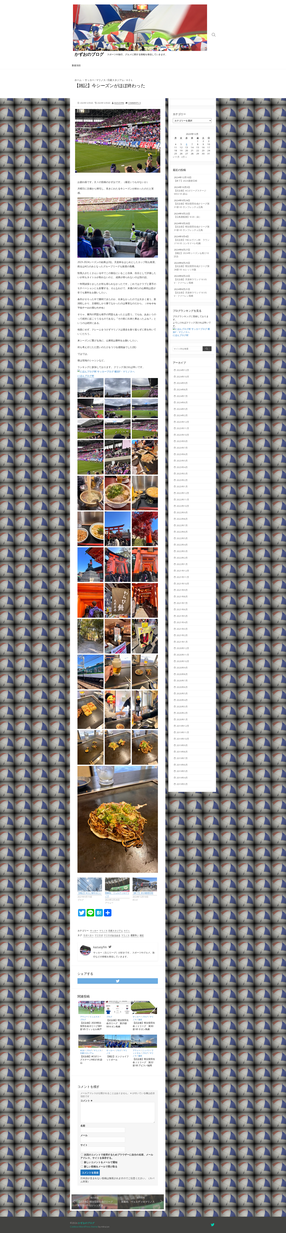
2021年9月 (182, 589)
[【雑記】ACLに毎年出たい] (89, 884)
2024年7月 (182, 396)
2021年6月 (182, 609)
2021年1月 (182, 641)
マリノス (101, 80)
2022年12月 (183, 492)
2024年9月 (182, 382)
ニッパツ (146, 1050)
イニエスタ (94, 1016)
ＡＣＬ (129, 80)
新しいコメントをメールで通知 (100, 1162)
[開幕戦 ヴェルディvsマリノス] (117, 884)
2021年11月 (183, 577)
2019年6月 (182, 764)
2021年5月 (182, 615)
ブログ (83, 1019)
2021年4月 (182, 622)
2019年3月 (182, 784)
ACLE (82, 1050)
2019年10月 (183, 738)
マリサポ (99, 935)
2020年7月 (182, 680)
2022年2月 (182, 557)
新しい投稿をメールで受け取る (100, 1166)
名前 (82, 1125)
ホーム (78, 80)
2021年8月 (182, 596)
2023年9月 (182, 441)
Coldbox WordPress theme (84, 1226)
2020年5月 (182, 693)
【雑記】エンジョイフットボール (117, 1058)
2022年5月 (182, 538)
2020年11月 (183, 654)
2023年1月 (182, 486)
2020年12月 (183, 648)
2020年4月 (182, 699)
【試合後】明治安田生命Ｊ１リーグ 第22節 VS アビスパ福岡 (144, 1062)
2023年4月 (182, 467)
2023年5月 (182, 460)
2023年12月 (183, 421)
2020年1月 (182, 719)
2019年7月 (182, 758)
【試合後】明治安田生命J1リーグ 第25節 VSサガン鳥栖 (117, 1023)
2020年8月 (182, 674)
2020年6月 (182, 687)
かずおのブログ (86, 1223)
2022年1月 (182, 564)
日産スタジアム (115, 80)
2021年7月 (182, 603)
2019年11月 (183, 732)
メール (84, 1135)
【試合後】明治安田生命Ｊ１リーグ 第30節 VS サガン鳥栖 (144, 1025)
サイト (84, 1145)
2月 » (184, 156)
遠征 (142, 935)
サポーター (88, 935)
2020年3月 (182, 706)
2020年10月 (183, 661)
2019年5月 (182, 771)
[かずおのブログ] (140, 27)
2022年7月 (182, 525)
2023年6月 (182, 454)
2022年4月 (182, 544)
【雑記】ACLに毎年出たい (89, 892)
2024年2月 (182, 415)
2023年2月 (182, 480)
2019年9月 (182, 745)
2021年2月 (182, 635)
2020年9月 (182, 667)
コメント (86, 1100)
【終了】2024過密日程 (143, 892)
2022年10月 (183, 505)
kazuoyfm (119, 103)
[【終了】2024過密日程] (145, 884)
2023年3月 (182, 473)
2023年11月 (183, 428)
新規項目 (76, 65)
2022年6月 (182, 531)
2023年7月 (182, 447)
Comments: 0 (134, 103)
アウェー (84, 1016)
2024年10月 (183, 376)
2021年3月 (182, 628)
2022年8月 (182, 518)
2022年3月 (182, 551)
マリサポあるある (112, 935)
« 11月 (176, 156)
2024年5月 (182, 408)
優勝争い (134, 935)
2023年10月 (183, 434)
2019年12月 (183, 725)
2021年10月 (183, 583)
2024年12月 (183, 370)
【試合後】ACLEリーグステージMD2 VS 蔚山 (91, 1059)
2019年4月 (182, 777)
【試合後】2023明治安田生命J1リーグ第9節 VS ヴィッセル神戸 (91, 1025)
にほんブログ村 (85, 375)
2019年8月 (182, 751)
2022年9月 (182, 512)
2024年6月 (182, 402)
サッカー (89, 80)
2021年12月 (183, 570)
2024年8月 (182, 389)
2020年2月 (182, 712)
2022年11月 (183, 499)
